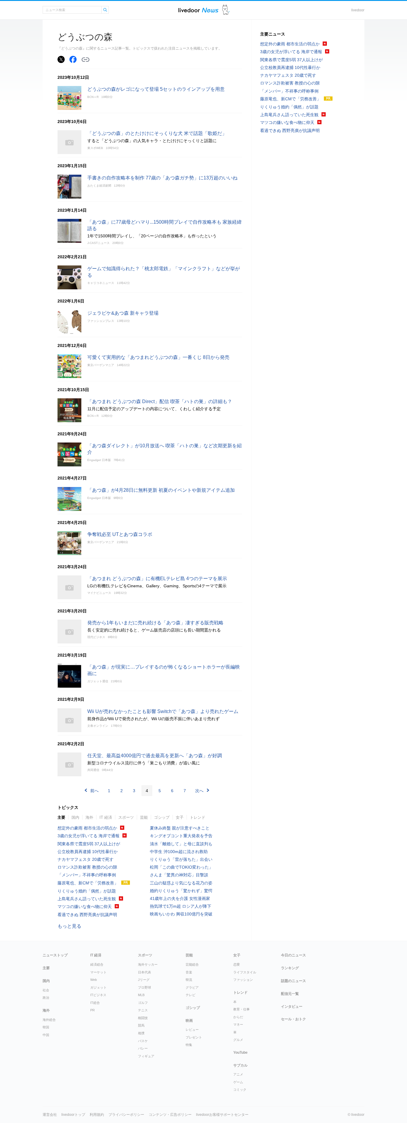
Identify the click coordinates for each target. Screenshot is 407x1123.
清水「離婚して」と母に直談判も (181, 843)
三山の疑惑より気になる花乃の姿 (181, 883)
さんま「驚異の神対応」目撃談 (179, 874)
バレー (143, 1048)
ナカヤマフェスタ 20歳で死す (86, 859)
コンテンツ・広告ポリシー (170, 1115)
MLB (141, 995)
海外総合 (49, 1019)
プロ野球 (144, 987)
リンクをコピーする (85, 59)
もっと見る (69, 926)
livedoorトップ (73, 1115)
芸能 (144, 817)
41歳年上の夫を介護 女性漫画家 (180, 898)
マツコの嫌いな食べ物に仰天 (85, 906)
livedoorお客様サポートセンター (222, 1115)
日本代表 (144, 972)
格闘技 (143, 1018)
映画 (189, 1020)
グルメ (238, 1039)
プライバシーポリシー (126, 1115)
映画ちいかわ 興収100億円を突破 (181, 914)
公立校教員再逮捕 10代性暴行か (88, 851)
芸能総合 (192, 964)
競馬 (141, 1025)
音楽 (189, 972)
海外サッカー (148, 964)
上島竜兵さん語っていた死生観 (87, 898)
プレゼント (194, 1037)
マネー (238, 1024)
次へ (199, 790)
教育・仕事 (241, 1009)
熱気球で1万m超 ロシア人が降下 (180, 906)
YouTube (240, 1052)
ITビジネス (98, 995)
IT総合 (95, 1002)
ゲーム (238, 1082)
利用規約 (97, 1115)
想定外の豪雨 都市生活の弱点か (87, 828)
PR (92, 1010)
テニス (143, 1010)
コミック (239, 1089)
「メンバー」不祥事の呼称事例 (87, 874)
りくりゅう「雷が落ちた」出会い (181, 859)
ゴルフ (143, 1002)
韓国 (46, 1027)
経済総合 (96, 964)
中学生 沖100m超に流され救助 (179, 851)
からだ (238, 1017)
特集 (189, 1045)
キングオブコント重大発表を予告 (181, 835)
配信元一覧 (290, 994)
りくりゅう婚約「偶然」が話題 (87, 891)
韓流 (189, 979)
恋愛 (236, 964)
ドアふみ (226, 10)
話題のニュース (293, 981)
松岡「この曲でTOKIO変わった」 (181, 867)
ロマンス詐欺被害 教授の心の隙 (87, 867)
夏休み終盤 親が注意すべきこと (179, 828)
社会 (46, 990)
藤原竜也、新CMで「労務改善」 (88, 883)
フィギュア (146, 1056)
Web (93, 979)
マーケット (98, 972)
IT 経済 (106, 817)
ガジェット (98, 987)
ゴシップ (162, 817)
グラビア (192, 987)
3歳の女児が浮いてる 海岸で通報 (88, 835)
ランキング (290, 968)
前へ (94, 790)
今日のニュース (293, 955)
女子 (180, 817)
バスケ (143, 1041)
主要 (61, 817)
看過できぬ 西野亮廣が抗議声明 (87, 914)
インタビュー (291, 1006)
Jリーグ (144, 979)
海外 (89, 817)
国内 (75, 817)
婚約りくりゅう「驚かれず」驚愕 (181, 890)
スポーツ (126, 817)
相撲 (141, 1033)
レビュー (192, 1029)
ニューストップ (55, 955)
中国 (46, 1035)
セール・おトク (293, 1019)
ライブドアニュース (198, 10)
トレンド (197, 817)
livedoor (357, 10)
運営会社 (50, 1115)
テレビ (190, 995)
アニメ (238, 1074)
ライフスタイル (244, 972)
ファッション (243, 979)
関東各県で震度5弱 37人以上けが (89, 843)
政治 (46, 997)
